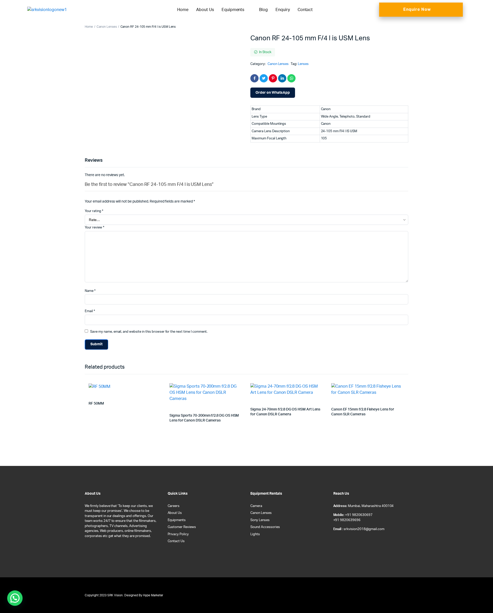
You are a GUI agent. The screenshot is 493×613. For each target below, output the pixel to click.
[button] (15, 598)
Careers (174, 506)
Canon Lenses (107, 26)
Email (90, 311)
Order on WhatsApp (272, 92)
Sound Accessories (265, 527)
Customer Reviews (182, 527)
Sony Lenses (260, 520)
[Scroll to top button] (481, 601)
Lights (255, 534)
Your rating (94, 211)
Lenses (303, 64)
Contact (305, 10)
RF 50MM (96, 403)
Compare (160, 390)
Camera (256, 506)
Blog (263, 10)
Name (90, 291)
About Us (205, 10)
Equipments (233, 10)
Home (182, 10)
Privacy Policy (178, 534)
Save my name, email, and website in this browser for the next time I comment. (148, 331)
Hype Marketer (153, 595)
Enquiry (283, 10)
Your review (94, 227)
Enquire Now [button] (417, 9)
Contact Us (176, 541)
